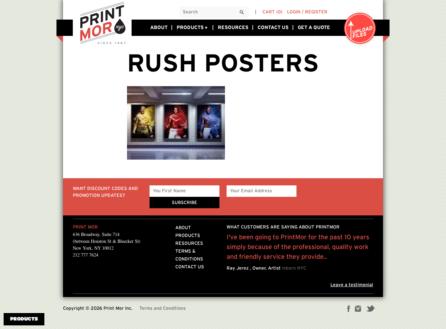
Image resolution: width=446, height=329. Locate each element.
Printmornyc (102, 22)
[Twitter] (370, 309)
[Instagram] (358, 309)
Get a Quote (314, 27)
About (158, 27)
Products (190, 27)
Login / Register (307, 12)
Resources (233, 27)
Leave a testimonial (351, 285)
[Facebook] (348, 309)
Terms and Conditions (162, 308)
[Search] (242, 13)
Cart (272, 12)
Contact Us (273, 27)
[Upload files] (360, 29)
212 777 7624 (85, 255)
